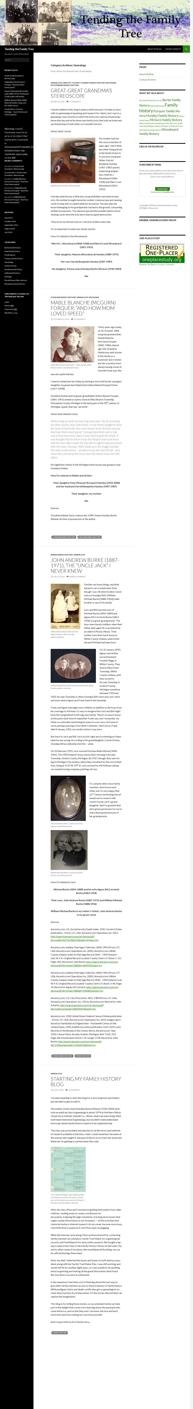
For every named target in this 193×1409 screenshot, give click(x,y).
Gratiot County (71, 83)
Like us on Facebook (151, 146)
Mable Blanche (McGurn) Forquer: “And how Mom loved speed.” (83, 307)
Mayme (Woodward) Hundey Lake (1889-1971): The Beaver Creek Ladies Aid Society (17, 94)
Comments (11, 309)
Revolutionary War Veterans (166, 123)
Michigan (111, 83)
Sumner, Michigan (161, 126)
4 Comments (79, 319)
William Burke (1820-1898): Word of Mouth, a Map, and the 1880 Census (16, 103)
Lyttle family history (12, 273)
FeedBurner (168, 192)
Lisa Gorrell (9, 172)
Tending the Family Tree (19, 49)
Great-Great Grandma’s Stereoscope (81, 93)
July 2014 (8, 232)
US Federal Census (176, 126)
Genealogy (56, 83)
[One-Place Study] (162, 252)
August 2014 (10, 229)
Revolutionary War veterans (16, 280)
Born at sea (157, 100)
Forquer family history (63, 297)
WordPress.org (11, 313)
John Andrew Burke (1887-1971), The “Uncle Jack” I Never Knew (85, 565)
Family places (10, 255)
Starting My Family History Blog (86, 1081)
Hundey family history (93, 83)
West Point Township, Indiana (150, 130)
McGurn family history (90, 537)
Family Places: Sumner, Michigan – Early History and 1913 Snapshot (16, 112)
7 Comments (74, 1090)
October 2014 (10, 221)
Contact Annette (173, 49)
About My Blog (154, 49)
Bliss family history (146, 100)
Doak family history (157, 106)
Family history (83, 1056)
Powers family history (147, 123)
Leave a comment (77, 576)
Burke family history (62, 555)
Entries (9, 305)
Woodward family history (65, 85)
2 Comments (75, 101)
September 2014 (11, 225)
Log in (7, 302)
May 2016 (9, 218)
